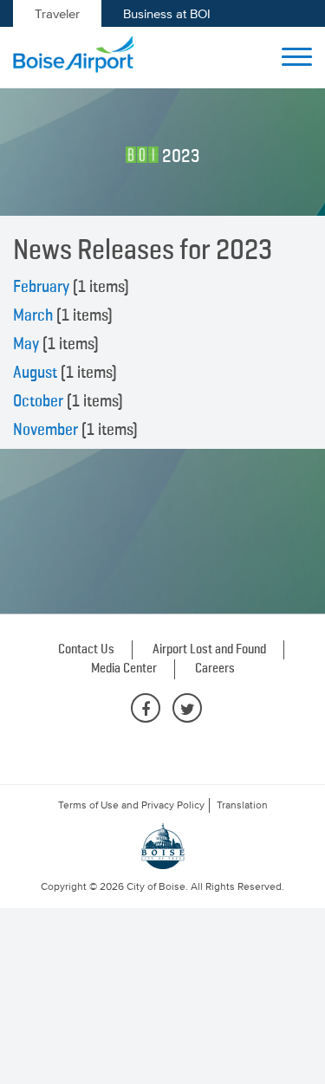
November (45, 429)
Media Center (124, 669)
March (33, 315)
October (38, 401)
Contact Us (86, 650)
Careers (215, 669)
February (41, 286)
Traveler (57, 13)
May (26, 344)
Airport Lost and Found (209, 650)
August (35, 372)
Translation (242, 805)
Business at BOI (167, 13)
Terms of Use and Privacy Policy (131, 805)
